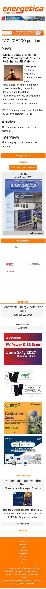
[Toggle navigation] (5, 25)
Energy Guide (22, 155)
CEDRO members (26, 583)
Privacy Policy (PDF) (12, 580)
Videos (23, 556)
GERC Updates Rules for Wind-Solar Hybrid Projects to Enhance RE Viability (21, 58)
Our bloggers (22, 241)
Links (23, 559)
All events (22, 328)
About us (23, 541)
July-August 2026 (23, 177)
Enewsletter (23, 550)
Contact (23, 547)
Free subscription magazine (23, 167)
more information (22, 324)
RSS (23, 563)
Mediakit (23, 544)
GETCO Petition (10, 110)
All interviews (23, 524)
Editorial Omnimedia (14, 571)
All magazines (36, 233)
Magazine (23, 553)
